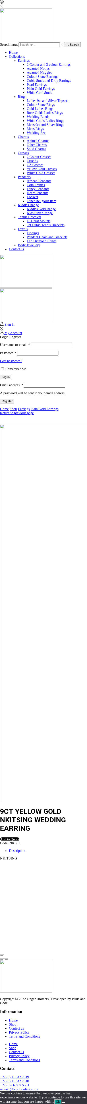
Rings (22, 97)
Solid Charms (36, 149)
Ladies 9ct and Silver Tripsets (47, 101)
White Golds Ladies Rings (45, 121)
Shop (13, 409)
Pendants (24, 177)
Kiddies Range (28, 205)
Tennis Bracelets (29, 217)
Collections (17, 56)
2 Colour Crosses (39, 157)
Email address (11, 385)
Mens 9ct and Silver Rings (45, 125)
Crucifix (32, 161)
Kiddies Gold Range (41, 209)
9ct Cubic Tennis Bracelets (45, 225)
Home (13, 52)
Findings (33, 233)
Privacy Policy (19, 1032)
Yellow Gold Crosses (42, 169)
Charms (23, 137)
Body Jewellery (29, 245)
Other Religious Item (41, 201)
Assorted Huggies (39, 72)
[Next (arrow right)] (6, 959)
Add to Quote (9, 839)
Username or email (15, 345)
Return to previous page (17, 413)
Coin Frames (36, 185)
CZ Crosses (35, 165)
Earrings (24, 60)
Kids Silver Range (40, 213)
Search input (9, 44)
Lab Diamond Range (41, 241)
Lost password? (11, 361)
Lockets (32, 197)
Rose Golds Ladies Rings (45, 113)
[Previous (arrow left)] (2, 959)
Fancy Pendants (38, 189)
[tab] (17, 851)
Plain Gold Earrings (41, 88)
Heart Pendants (37, 193)
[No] (63, 1102)
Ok (58, 1101)
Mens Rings (35, 129)
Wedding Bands (38, 117)
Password (8, 353)
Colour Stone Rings (41, 105)
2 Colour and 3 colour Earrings (48, 64)
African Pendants (39, 181)
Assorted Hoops (38, 68)
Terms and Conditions (24, 1036)
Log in (6, 377)
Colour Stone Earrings (42, 76)
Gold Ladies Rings (40, 109)
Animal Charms (38, 141)
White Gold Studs (39, 93)
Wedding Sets (36, 133)
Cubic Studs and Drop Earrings (49, 80)
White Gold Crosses (41, 173)
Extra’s (23, 229)
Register (7, 401)
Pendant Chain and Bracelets (47, 237)
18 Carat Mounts (38, 221)
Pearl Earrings (37, 84)
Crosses (23, 153)
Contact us (16, 249)
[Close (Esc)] (2, 955)
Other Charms (37, 145)
